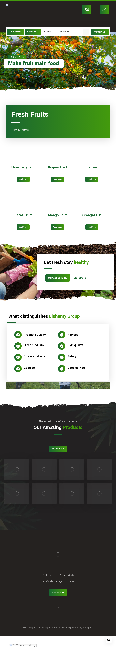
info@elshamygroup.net (58, 581)
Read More (23, 179)
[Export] (16, 13)
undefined (24, 645)
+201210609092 (63, 575)
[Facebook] (86, 32)
